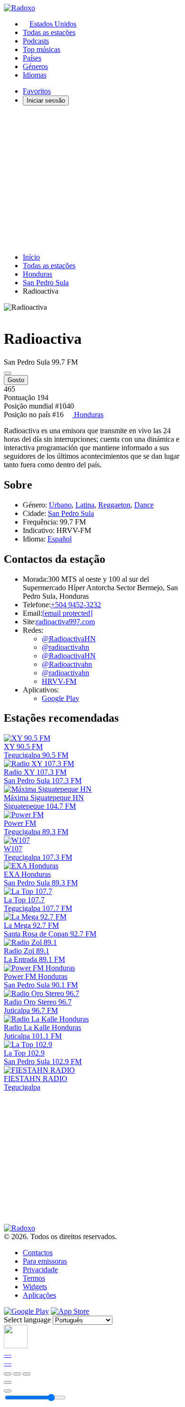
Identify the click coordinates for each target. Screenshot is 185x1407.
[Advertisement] (92, 179)
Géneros (35, 66)
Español (59, 539)
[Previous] (7, 1373)
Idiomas (34, 75)
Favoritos (37, 91)
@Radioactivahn (67, 664)
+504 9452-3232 (76, 605)
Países (32, 58)
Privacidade (40, 1270)
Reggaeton (114, 505)
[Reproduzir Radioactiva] (7, 373)
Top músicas (41, 49)
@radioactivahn (65, 647)
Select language (27, 1320)
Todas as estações (49, 32)
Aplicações (39, 1295)
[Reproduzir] (17, 1373)
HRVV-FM (59, 681)
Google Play (60, 698)
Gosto (16, 380)
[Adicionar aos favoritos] (7, 1382)
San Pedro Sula (46, 283)
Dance (144, 505)
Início (31, 257)
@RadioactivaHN (69, 639)
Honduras (37, 274)
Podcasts (36, 41)
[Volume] (7, 1391)
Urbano (60, 505)
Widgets (35, 1287)
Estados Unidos (52, 24)
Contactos (38, 1253)
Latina (84, 505)
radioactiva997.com (65, 622)
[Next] (26, 1373)
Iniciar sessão (46, 100)
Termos (34, 1278)
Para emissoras (45, 1261)
